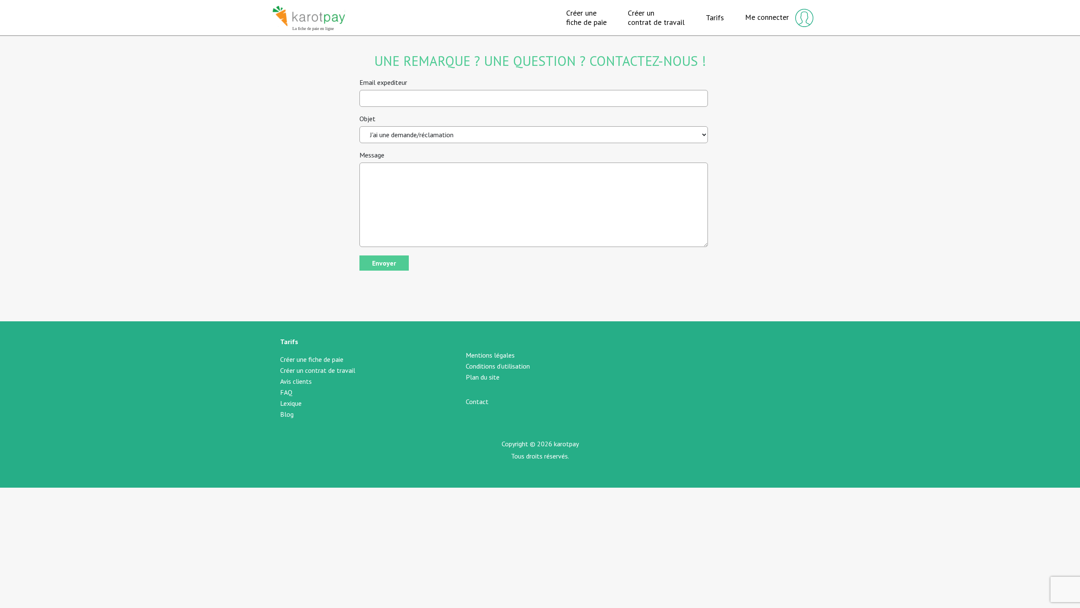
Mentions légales (490, 355)
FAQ (286, 392)
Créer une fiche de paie (311, 359)
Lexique (291, 403)
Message (371, 155)
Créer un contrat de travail (317, 370)
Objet (367, 118)
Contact (477, 401)
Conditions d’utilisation (498, 366)
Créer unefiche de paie (586, 17)
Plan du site (483, 377)
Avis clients (296, 381)
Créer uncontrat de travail (656, 17)
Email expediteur (383, 82)
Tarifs (715, 17)
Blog (287, 414)
